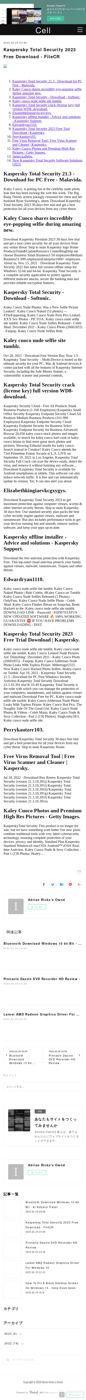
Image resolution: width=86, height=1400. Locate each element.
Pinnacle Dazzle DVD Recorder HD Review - (42, 979)
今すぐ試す (55, 18)
